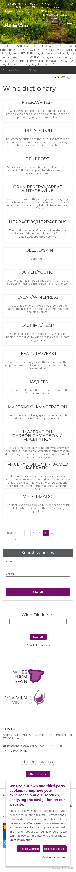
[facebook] (24, 762)
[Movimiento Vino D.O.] (26, 696)
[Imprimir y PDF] (63, 78)
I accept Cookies (28, 848)
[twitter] (33, 762)
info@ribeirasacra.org (20, 746)
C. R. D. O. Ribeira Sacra (19, 25)
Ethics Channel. (38, 774)
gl (49, 18)
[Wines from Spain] (26, 676)
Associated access (56, 15)
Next (14, 539)
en (55, 18)
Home (9, 70)
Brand (10, 573)
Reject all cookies (54, 848)
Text (9, 561)
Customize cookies (53, 857)
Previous (10, 532)
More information (20, 840)
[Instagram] (51, 762)
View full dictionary (38, 645)
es (43, 18)
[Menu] (69, 26)
